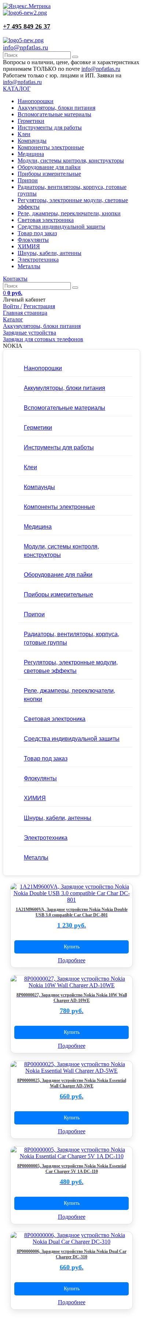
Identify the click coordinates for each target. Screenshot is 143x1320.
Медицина (31, 154)
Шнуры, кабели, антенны (49, 253)
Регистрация (39, 306)
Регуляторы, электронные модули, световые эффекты (71, 666)
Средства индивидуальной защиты (61, 226)
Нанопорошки (36, 101)
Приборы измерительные (49, 174)
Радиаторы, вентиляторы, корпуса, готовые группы (71, 638)
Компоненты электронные (51, 147)
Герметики (31, 121)
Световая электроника (46, 220)
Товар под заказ (37, 233)
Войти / (12, 306)
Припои (28, 180)
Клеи (24, 134)
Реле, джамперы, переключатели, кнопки (69, 213)
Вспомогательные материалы (54, 114)
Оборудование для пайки (49, 167)
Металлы (29, 266)
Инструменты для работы (50, 127)
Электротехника (38, 259)
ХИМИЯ (29, 246)
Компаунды (32, 141)
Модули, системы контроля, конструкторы (71, 160)
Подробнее (71, 960)
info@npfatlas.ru (25, 47)
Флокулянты (33, 240)
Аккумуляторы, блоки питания (56, 108)
